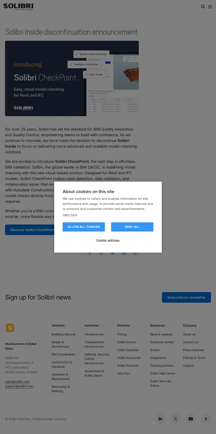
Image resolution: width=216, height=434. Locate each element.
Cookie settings (108, 240)
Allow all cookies (84, 227)
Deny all (132, 227)
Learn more (70, 214)
